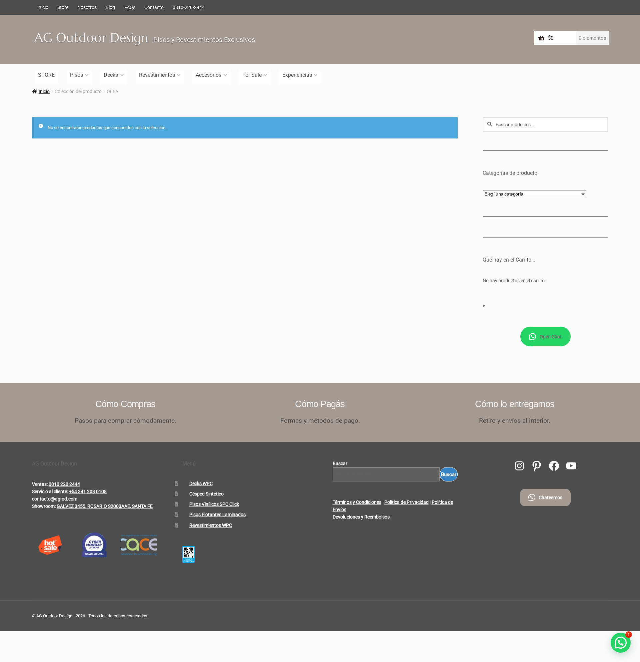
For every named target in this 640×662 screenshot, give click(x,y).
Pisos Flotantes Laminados (217, 514)
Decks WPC (201, 483)
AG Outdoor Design (91, 38)
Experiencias (297, 75)
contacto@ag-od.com (54, 499)
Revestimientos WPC (210, 525)
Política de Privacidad (406, 502)
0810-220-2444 (189, 7)
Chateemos (550, 497)
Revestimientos (157, 75)
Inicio (42, 7)
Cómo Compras (125, 404)
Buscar (340, 463)
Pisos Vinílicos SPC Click (214, 504)
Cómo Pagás (320, 404)
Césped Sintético (206, 493)
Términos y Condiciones (357, 502)
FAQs (129, 7)
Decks (111, 75)
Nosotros (87, 7)
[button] (621, 643)
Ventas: (40, 484)
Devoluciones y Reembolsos (361, 517)
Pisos (76, 75)
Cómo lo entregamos (514, 404)
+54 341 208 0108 (88, 491)
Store (62, 7)
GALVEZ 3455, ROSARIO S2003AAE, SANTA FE (105, 506)
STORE (46, 75)
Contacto (154, 7)
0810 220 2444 (64, 484)
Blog (110, 7)
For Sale (252, 75)
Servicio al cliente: (50, 491)
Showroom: (44, 506)
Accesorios (208, 75)
